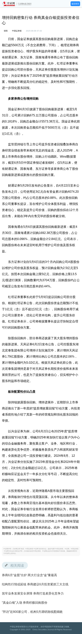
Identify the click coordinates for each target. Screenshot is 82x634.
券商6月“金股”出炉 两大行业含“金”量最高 (29, 575)
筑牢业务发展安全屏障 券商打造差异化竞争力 (33, 593)
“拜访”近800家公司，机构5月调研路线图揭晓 (32, 611)
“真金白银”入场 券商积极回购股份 (24, 602)
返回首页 (75, 4)
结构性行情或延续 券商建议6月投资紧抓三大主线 (35, 584)
